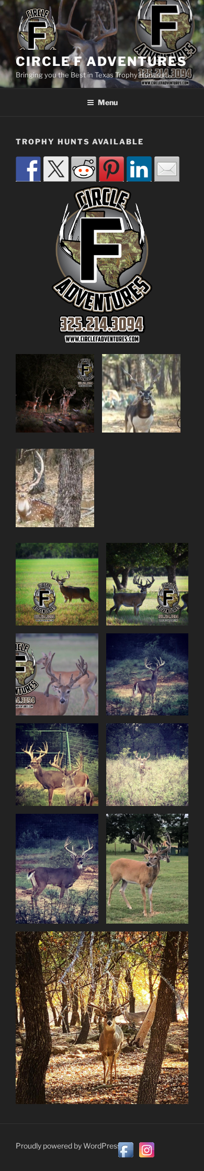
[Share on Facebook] (28, 168)
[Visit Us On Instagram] (146, 1157)
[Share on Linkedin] (139, 168)
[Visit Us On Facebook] (125, 1157)
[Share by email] (166, 168)
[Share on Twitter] (56, 168)
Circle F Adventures (101, 61)
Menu (108, 102)
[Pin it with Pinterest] (111, 168)
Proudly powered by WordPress (68, 1145)
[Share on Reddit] (83, 168)
